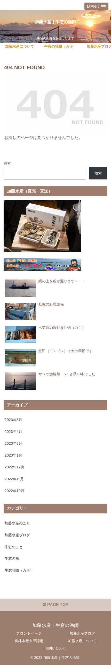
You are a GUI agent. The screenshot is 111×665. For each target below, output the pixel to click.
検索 (7, 163)
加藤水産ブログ (82, 633)
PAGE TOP (57, 604)
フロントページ (29, 633)
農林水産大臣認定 (28, 641)
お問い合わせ (55, 648)
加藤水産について (82, 641)
